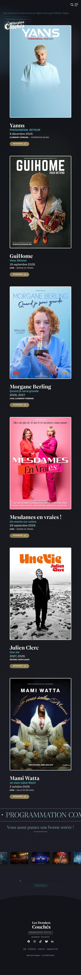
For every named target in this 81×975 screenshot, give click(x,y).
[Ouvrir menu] (76, 5)
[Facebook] (29, 941)
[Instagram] (35, 941)
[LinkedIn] (52, 941)
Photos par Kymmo (40, 885)
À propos (32, 949)
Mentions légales (33, 955)
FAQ (24, 949)
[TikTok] (40, 941)
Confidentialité (48, 955)
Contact (41, 949)
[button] (2, 858)
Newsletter (52, 949)
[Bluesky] (46, 941)
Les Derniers (41, 925)
